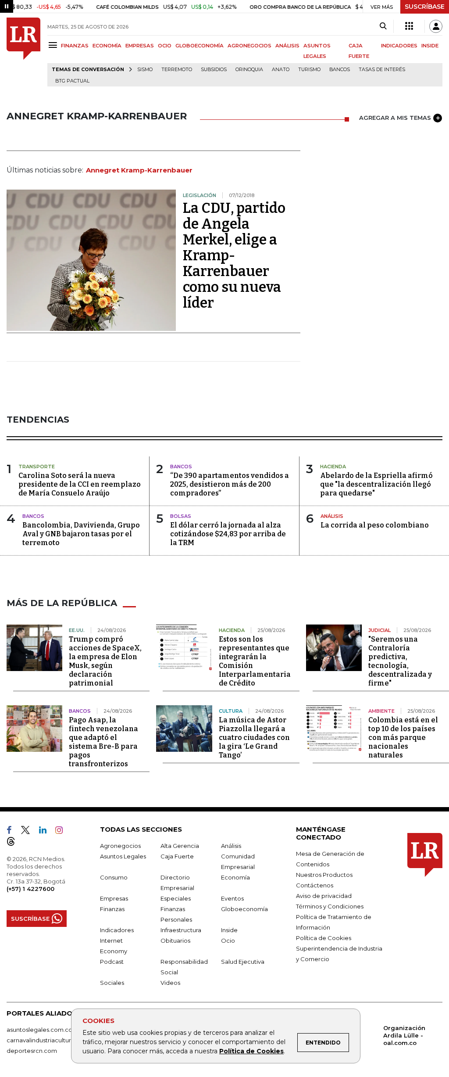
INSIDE (429, 46)
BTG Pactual (72, 81)
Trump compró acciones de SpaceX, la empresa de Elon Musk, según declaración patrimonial (105, 661)
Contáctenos (314, 885)
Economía (235, 877)
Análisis (231, 845)
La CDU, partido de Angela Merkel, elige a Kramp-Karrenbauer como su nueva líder (234, 255)
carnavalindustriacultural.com (48, 1040)
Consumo (114, 877)
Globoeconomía (244, 908)
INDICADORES (399, 46)
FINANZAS (75, 46)
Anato (280, 69)
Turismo (309, 69)
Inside (229, 929)
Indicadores (117, 929)
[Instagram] (62, 831)
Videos (170, 982)
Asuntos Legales (123, 856)
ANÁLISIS (287, 46)
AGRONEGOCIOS (249, 46)
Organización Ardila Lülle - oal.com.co (404, 1035)
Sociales (112, 982)
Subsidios (214, 69)
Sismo (145, 69)
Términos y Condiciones (329, 906)
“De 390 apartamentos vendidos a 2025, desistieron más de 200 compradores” (229, 484)
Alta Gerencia (179, 845)
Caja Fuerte (177, 856)
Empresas (114, 898)
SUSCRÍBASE (425, 7)
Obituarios (175, 940)
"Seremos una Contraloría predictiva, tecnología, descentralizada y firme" (400, 661)
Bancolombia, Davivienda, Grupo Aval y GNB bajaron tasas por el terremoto (81, 534)
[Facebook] (13, 831)
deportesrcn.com (32, 1050)
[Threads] (14, 843)
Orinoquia (249, 69)
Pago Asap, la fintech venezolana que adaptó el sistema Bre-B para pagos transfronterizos (103, 742)
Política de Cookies (251, 1051)
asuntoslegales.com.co (39, 1029)
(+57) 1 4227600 (30, 888)
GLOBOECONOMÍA (199, 46)
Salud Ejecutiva (242, 961)
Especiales (175, 898)
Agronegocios (120, 845)
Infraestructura (180, 929)
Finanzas (112, 908)
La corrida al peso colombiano (375, 525)
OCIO (164, 46)
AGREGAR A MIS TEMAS (395, 117)
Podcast (112, 961)
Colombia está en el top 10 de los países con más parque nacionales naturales (403, 737)
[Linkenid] (46, 831)
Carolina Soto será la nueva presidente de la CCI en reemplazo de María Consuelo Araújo (79, 484)
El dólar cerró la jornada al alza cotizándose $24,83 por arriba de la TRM (228, 534)
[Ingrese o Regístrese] (435, 26)
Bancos (339, 69)
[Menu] (54, 45)
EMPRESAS (139, 46)
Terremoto (176, 69)
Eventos (232, 898)
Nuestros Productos (324, 874)
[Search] (383, 26)
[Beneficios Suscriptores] (409, 26)
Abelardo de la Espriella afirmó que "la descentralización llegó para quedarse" (376, 484)
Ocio (228, 940)
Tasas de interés (382, 69)
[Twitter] (29, 831)
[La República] (23, 52)
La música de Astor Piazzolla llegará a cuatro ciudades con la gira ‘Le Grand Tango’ (254, 737)
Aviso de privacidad (324, 895)
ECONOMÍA (107, 46)
